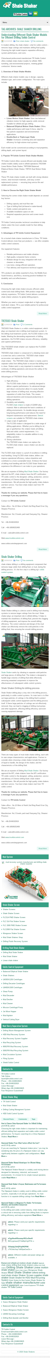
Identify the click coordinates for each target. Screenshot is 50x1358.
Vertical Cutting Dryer (11, 1019)
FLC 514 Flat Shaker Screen (14, 921)
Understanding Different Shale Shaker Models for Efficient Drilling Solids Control (24, 36)
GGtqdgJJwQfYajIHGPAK (18, 1247)
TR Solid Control (9, 1102)
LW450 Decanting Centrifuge (14, 1314)
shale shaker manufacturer (23, 1282)
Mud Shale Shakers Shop (13, 937)
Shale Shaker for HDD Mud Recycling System (23, 1278)
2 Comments (27, 325)
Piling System (8, 1059)
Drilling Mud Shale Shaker (13, 952)
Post (17, 41)
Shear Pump (8, 991)
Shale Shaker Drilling (11, 557)
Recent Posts (8, 1119)
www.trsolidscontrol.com (14, 538)
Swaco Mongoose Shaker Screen (16, 1310)
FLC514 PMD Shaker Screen (14, 917)
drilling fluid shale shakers (22, 1265)
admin (10, 1222)
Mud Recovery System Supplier (15, 1039)
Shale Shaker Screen (11, 913)
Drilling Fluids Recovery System (15, 941)
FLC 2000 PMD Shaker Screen (15, 925)
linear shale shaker (21, 1270)
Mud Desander (8, 995)
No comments (38, 41)
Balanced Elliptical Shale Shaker (15, 971)
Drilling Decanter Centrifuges (14, 983)
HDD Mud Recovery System (14, 1035)
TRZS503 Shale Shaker (12, 321)
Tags (33, 1119)
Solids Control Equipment (28, 1285)
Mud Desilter (8, 999)
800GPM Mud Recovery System (15, 1047)
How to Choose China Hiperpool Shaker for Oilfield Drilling (21, 1123)
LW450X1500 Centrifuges (12, 987)
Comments (23, 1119)
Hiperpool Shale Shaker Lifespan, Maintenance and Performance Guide (23, 1185)
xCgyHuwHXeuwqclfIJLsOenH (20, 1238)
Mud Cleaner (8, 1003)
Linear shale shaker (10, 960)
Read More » (13, 1137)
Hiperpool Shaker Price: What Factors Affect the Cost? (20, 1142)
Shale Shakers (8, 975)
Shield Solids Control (11, 1063)
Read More (43, 313)
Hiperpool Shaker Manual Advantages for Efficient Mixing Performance (21, 1163)
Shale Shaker (6, 672)
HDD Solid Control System (13, 1114)
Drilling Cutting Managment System (16, 1110)
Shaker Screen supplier (30, 1275)
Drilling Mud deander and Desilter (15, 1318)
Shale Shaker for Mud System (19, 1280)
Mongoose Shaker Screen (13, 933)
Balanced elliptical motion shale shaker (19, 1263)
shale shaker (24, 41)
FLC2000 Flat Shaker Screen (14, 929)
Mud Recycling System (12, 1043)
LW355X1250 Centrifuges (12, 979)
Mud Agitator (8, 1015)
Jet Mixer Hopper (9, 1011)
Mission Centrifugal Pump (13, 1007)
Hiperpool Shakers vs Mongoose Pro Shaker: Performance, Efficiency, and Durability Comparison (21, 1203)
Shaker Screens (9, 909)
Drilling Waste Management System (17, 1031)
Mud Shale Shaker (31, 472)
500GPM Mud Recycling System (15, 1051)
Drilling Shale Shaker (19, 1267)
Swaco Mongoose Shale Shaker (15, 1302)
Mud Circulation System (12, 1055)
